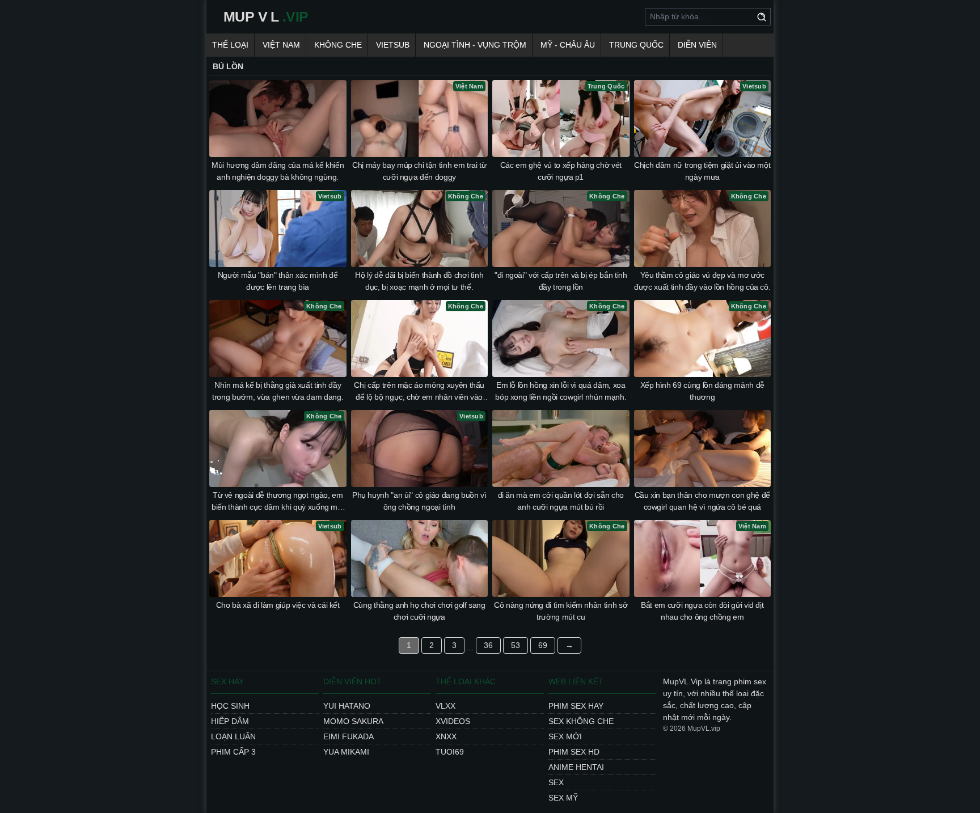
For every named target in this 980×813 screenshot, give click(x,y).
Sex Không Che (581, 721)
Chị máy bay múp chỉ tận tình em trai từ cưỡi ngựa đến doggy (419, 170)
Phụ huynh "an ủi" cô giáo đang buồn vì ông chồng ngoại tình (419, 500)
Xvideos (453, 721)
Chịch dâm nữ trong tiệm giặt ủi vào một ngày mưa (702, 170)
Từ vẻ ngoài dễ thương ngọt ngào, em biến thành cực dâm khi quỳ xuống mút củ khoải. (278, 501)
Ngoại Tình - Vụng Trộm (475, 44)
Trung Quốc (636, 44)
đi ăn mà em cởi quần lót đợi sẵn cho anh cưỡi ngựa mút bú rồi (561, 500)
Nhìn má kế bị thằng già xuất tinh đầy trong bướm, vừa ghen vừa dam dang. (277, 390)
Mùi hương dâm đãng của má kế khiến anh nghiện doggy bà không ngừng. (278, 170)
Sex (556, 782)
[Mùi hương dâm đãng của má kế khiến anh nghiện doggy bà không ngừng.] (278, 118)
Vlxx (445, 705)
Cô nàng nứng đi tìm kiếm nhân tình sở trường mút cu (560, 610)
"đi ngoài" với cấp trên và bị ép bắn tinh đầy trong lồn (561, 280)
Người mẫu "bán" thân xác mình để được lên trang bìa (278, 280)
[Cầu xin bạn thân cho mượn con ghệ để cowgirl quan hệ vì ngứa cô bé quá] (702, 448)
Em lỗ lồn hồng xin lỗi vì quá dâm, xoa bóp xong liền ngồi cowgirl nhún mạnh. (560, 390)
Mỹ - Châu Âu (567, 44)
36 (488, 645)
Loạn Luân (233, 736)
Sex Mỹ (563, 797)
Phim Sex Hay (575, 705)
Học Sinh (230, 705)
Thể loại (230, 44)
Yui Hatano (346, 705)
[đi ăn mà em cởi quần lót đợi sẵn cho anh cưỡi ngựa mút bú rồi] (561, 448)
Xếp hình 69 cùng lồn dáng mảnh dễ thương (702, 390)
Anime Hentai (576, 767)
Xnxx (446, 736)
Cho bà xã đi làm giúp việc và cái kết (278, 604)
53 (515, 645)
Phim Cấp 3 (233, 751)
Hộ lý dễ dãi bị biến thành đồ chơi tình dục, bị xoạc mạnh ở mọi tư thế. (419, 280)
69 (542, 645)
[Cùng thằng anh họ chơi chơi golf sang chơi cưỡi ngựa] (419, 558)
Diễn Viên (697, 44)
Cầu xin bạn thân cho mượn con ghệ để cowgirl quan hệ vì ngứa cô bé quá (702, 500)
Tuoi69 (450, 751)
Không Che (338, 44)
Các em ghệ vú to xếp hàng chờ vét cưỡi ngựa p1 (561, 170)
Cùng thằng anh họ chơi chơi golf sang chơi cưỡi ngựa (419, 610)
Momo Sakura (353, 721)
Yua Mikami (346, 751)
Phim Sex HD (573, 751)
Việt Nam (281, 44)
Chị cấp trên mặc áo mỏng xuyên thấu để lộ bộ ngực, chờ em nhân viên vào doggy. (419, 391)
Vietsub (392, 44)
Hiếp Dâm (230, 721)
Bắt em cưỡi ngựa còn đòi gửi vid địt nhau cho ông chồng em (702, 610)
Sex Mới (565, 736)
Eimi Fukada (348, 736)
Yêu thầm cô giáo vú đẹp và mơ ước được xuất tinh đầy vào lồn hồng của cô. (702, 280)
